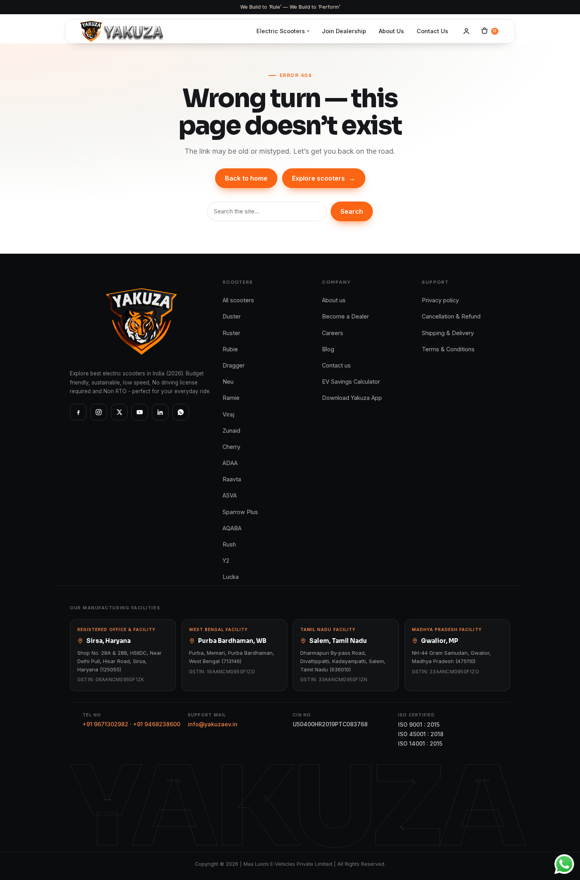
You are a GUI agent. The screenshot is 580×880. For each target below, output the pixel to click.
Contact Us (432, 31)
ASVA (230, 495)
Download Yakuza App (352, 397)
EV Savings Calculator (351, 381)
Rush (229, 544)
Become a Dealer (345, 316)
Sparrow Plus (240, 512)
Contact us (336, 365)
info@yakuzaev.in (213, 724)
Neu (228, 381)
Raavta (232, 479)
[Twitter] (119, 412)
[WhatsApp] (180, 412)
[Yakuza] (121, 31)
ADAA (230, 463)
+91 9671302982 (105, 724)
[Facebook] (78, 412)
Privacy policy (440, 300)
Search (352, 211)
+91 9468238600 (156, 724)
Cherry (231, 446)
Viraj (228, 414)
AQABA (232, 528)
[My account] (466, 31)
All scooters (238, 300)
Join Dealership (344, 31)
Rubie (230, 349)
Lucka (231, 576)
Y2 (226, 560)
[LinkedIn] (160, 412)
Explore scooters (323, 178)
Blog (328, 349)
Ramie (231, 397)
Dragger (234, 365)
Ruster (231, 333)
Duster (232, 316)
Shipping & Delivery (448, 333)
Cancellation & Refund (451, 316)
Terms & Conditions (448, 349)
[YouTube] (139, 412)
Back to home (246, 178)
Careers (332, 333)
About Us (391, 31)
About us (334, 300)
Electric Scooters (282, 31)
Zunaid (231, 430)
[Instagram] (98, 412)
